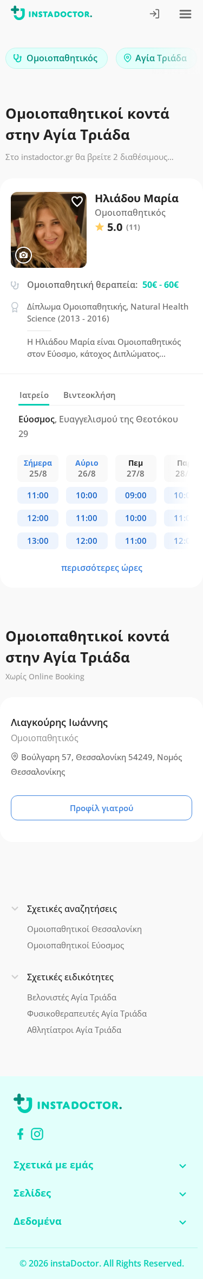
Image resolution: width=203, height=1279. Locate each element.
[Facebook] (20, 1134)
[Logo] (51, 14)
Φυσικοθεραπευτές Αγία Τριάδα (87, 1013)
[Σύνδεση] (155, 15)
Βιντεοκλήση (89, 394)
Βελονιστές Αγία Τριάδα (71, 997)
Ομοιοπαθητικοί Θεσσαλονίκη (84, 928)
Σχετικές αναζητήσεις (72, 909)
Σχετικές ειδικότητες (70, 977)
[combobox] (56, 58)
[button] (176, 61)
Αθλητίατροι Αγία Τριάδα (74, 1029)
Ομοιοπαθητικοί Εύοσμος (75, 945)
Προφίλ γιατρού (101, 807)
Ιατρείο (34, 394)
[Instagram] (37, 1134)
